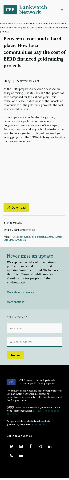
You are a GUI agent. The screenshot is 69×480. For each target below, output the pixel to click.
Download (18, 207)
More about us (16, 302)
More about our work (20, 292)
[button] (63, 9)
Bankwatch (28, 9)
